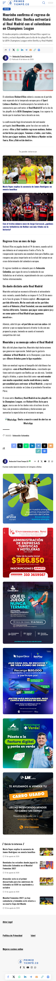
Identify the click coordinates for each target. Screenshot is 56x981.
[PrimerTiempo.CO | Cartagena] (18, 3)
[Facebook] (38, 461)
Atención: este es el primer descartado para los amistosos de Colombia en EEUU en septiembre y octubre (18, 883)
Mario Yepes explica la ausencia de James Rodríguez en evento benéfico (27, 188)
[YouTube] (45, 461)
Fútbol (6, 9)
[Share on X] (13, 50)
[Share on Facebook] (9, 50)
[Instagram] (49, 461)
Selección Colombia (21, 435)
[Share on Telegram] (26, 50)
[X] (41, 461)
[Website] (35, 461)
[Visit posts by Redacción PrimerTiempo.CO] (5, 58)
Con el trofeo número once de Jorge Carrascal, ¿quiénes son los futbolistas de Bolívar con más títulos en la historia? (28, 226)
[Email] (30, 50)
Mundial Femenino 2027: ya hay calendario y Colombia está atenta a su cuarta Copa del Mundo (19, 900)
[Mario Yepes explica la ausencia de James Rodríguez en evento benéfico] (46, 852)
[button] (5, 3)
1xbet (33, 935)
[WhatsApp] (52, 461)
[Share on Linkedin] (22, 50)
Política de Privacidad (12, 935)
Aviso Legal (8, 921)
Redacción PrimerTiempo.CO (22, 56)
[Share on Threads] (44, 445)
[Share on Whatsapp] (18, 50)
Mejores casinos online (13, 948)
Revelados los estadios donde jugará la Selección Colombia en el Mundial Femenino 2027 (20, 865)
